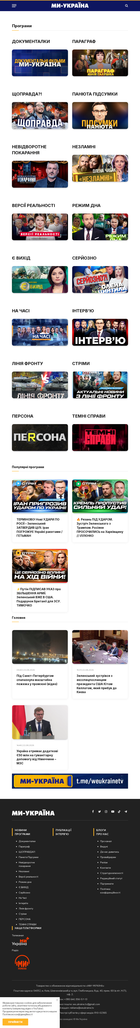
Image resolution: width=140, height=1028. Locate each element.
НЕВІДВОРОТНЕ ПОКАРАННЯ (29, 149)
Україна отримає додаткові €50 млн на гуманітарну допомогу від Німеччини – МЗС (37, 757)
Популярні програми (28, 467)
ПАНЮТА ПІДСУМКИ (94, 94)
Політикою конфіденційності (18, 1014)
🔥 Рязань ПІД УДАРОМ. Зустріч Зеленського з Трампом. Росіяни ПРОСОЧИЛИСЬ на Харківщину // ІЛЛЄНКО (100, 527)
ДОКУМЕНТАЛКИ (31, 41)
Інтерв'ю (62, 834)
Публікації (64, 830)
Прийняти (15, 1021)
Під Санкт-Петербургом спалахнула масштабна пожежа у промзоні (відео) (37, 680)
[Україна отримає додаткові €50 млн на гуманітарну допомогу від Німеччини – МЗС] (40, 722)
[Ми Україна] (70, 6)
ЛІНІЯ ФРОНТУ (27, 363)
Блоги (101, 830)
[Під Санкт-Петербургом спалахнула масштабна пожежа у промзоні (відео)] (40, 647)
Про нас (102, 834)
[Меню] (14, 6)
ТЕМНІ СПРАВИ (88, 416)
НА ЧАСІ (21, 310)
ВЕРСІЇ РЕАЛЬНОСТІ (33, 205)
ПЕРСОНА (22, 416)
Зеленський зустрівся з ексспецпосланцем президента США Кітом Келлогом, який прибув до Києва (97, 684)
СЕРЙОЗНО (84, 258)
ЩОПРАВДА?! (27, 94)
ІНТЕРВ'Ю (83, 310)
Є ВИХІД (21, 258)
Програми (22, 834)
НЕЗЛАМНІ (83, 146)
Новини (21, 830)
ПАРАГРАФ (84, 41)
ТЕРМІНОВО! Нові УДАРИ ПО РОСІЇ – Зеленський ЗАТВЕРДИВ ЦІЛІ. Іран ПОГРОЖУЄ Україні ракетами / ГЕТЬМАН (39, 527)
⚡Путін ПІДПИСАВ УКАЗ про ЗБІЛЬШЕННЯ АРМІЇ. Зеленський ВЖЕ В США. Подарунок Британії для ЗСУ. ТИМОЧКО (39, 597)
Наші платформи (28, 928)
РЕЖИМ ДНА (86, 205)
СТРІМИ (81, 363)
